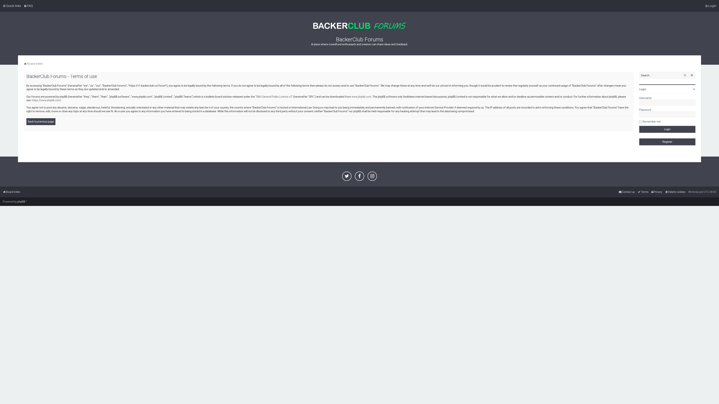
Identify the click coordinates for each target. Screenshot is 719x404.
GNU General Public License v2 (274, 96)
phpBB (21, 201)
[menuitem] (28, 5)
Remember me (652, 121)
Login (642, 89)
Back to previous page (41, 121)
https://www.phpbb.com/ (46, 100)
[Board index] (359, 25)
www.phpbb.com (361, 96)
